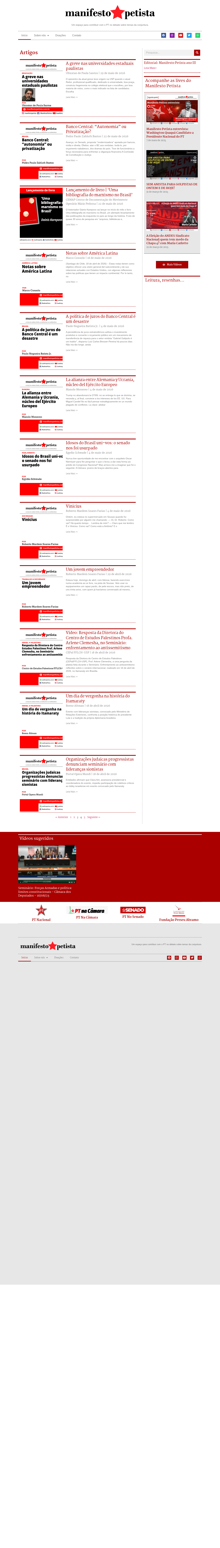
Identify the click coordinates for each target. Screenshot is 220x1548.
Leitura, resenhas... (164, 280)
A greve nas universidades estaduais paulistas (100, 66)
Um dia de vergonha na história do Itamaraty (98, 699)
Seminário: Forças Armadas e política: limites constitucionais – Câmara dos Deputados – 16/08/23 (45, 892)
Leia (146, 68)
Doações (60, 35)
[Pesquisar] (197, 53)
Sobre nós (40, 35)
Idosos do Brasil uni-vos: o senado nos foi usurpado (98, 445)
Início (24, 35)
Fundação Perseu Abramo (179, 920)
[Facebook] (163, 35)
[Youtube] (180, 35)
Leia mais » (72, 97)
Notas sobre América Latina (92, 253)
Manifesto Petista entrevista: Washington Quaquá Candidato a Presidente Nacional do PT (170, 133)
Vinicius (73, 506)
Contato (76, 35)
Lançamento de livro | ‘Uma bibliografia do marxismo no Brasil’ (99, 192)
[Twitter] (189, 35)
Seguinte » (93, 817)
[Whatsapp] (197, 35)
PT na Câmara (87, 917)
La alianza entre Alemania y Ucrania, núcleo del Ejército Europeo (100, 382)
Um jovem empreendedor (90, 569)
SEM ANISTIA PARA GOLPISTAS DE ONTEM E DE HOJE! (171, 186)
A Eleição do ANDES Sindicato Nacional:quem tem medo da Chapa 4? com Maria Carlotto (167, 239)
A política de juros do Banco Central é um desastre (100, 319)
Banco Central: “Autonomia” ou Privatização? (96, 129)
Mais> (153, 68)
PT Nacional (41, 920)
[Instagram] (172, 35)
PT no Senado (133, 917)
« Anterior (61, 817)
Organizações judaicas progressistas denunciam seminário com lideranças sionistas (100, 764)
